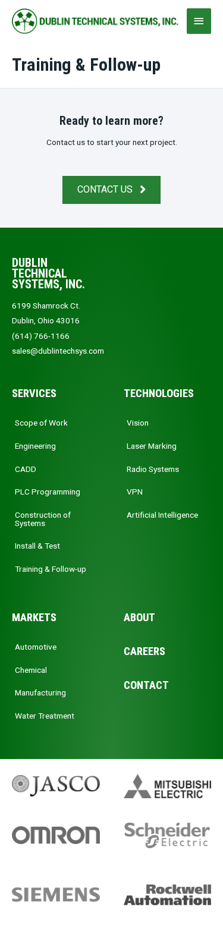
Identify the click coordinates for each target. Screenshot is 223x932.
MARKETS (34, 617)
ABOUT (139, 617)
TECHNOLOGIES (159, 393)
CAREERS (144, 651)
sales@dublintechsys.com (58, 350)
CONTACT (146, 685)
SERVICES (34, 393)
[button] (111, 190)
